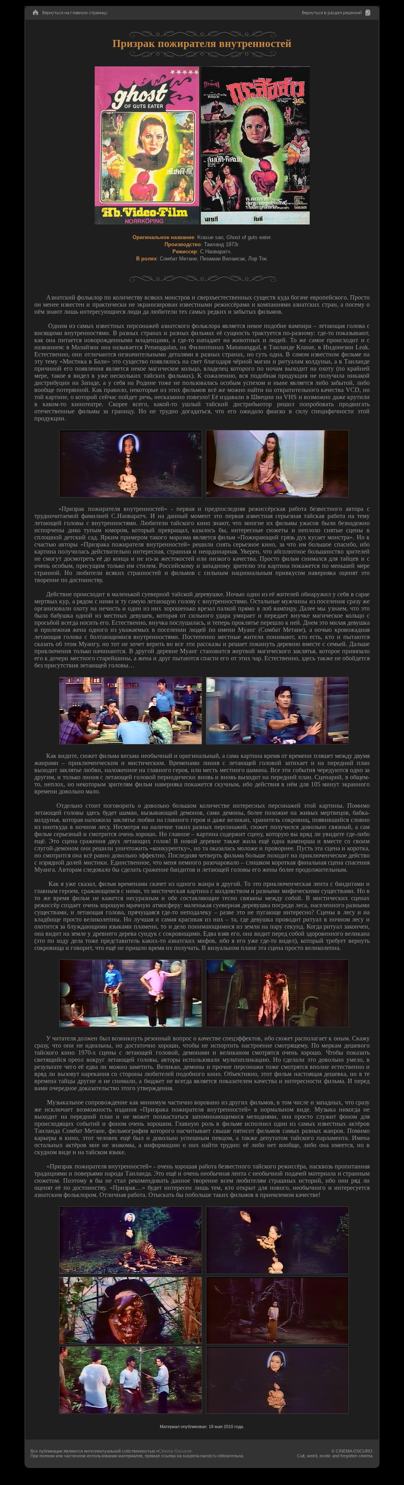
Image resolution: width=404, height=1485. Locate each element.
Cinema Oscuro (174, 1451)
